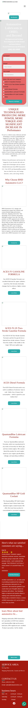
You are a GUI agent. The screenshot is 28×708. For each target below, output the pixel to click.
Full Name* (6, 56)
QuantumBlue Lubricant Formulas (14, 92)
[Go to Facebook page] (14, 703)
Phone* (5, 63)
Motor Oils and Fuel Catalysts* (12, 79)
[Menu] (25, 6)
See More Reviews (14, 574)
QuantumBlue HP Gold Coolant (13, 94)
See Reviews (14, 17)
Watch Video (14, 657)
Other (6, 97)
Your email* (6, 71)
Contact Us (14, 242)
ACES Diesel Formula (11, 89)
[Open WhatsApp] (24, 703)
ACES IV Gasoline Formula (12, 82)
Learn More (14, 293)
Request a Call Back (14, 101)
